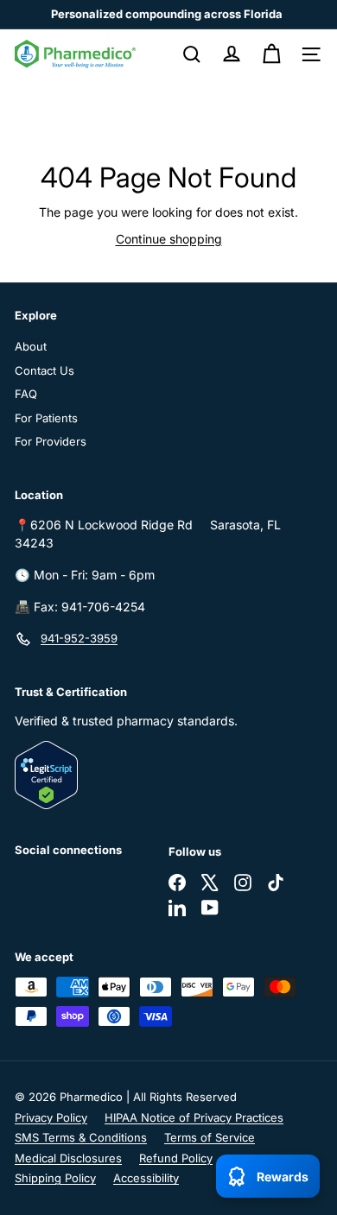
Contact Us (44, 370)
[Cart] (271, 54)
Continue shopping (169, 238)
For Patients (46, 418)
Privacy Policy (51, 1117)
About (31, 346)
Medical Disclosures (68, 1158)
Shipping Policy (55, 1178)
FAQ (26, 394)
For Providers (50, 441)
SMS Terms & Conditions (81, 1137)
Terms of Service (209, 1137)
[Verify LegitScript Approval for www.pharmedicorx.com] (168, 775)
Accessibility (146, 1178)
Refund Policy (176, 1158)
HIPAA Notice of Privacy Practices (194, 1117)
